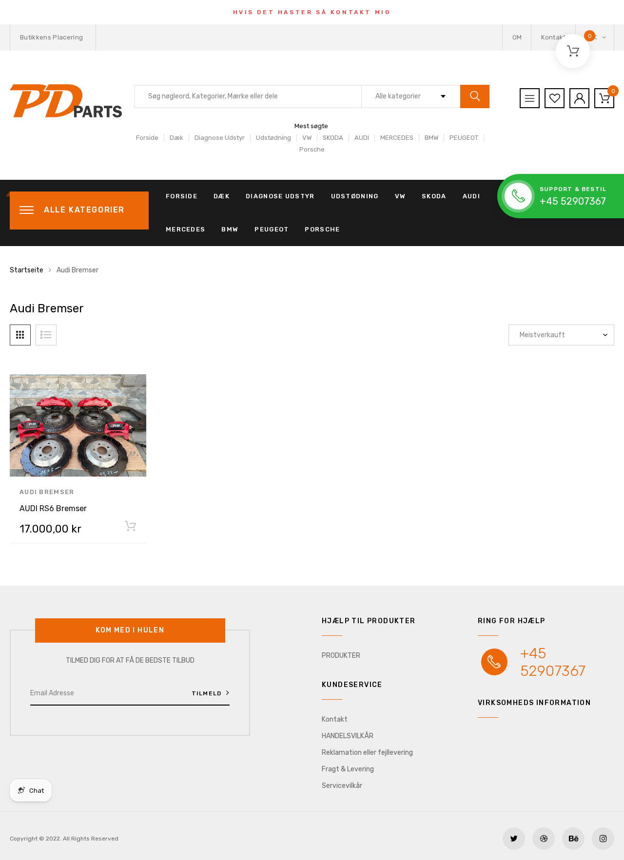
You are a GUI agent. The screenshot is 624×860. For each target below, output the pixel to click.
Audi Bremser (47, 492)
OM (517, 37)
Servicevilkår (342, 786)
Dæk (176, 137)
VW (307, 137)
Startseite (26, 270)
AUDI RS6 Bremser (53, 508)
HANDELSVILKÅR (347, 736)
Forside (147, 137)
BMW (431, 137)
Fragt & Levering (348, 769)
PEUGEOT (463, 137)
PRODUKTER (341, 655)
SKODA (333, 137)
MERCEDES (396, 137)
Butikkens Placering (51, 37)
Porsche (312, 149)
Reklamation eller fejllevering (367, 752)
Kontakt (553, 37)
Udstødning (273, 137)
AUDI (361, 137)
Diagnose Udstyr (220, 137)
